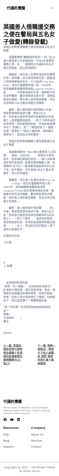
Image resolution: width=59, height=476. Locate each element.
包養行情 (8, 272)
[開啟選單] (51, 8)
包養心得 (11, 92)
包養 (22, 64)
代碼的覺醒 (16, 7)
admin (7, 332)
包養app (8, 148)
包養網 (50, 113)
